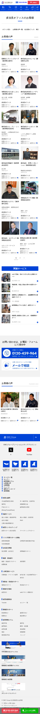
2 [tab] (15, 425)
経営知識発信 (7, 599)
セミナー (7, 479)
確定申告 (4, 623)
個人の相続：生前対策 (26, 517)
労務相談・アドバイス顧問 (10, 574)
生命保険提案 (6, 544)
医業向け (4, 616)
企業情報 (7, 485)
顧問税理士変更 (24, 507)
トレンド (22, 635)
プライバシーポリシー (10, 705)
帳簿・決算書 (24, 626)
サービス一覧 (8, 477)
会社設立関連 (7, 548)
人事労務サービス (8, 571)
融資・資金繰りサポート (9, 561)
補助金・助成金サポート (11, 581)
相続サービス (7, 514)
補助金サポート (6, 585)
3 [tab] (18, 425)
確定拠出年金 (6, 635)
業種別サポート (8, 609)
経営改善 (4, 629)
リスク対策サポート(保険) (11, 537)
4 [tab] (22, 425)
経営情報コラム (9, 481)
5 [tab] (25, 425)
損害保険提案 (6, 541)
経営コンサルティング (10, 527)
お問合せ (35, 2)
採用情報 (7, 491)
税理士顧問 (6, 498)
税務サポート (6, 71)
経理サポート (15, 106)
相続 (3, 632)
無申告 (4, 504)
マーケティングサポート (27, 530)
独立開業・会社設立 (8, 551)
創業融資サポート (25, 551)
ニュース (7, 487)
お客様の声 (7, 483)
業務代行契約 (7, 589)
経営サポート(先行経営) (9, 530)
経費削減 (4, 564)
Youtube (4, 602)
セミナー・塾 (24, 602)
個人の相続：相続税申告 (9, 517)
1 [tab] (12, 425)
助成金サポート (24, 585)
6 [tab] (28, 425)
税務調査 (22, 632)
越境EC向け (23, 613)
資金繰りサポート (7, 216)
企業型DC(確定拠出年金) (27, 541)
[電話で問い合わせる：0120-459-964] (10, 709)
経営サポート (15, 71)
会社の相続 (5, 520)
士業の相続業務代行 (8, 523)
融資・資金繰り (8, 558)
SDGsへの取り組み (9, 703)
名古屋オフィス (29, 29)
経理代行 (4, 592)
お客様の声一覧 (18, 29)
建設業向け (23, 616)
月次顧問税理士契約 (8, 501)
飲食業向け (5, 613)
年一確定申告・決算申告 (27, 501)
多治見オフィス (6, 69)
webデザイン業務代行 (26, 592)
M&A (21, 520)
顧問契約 (4, 626)
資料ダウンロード (9, 489)
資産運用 (22, 561)
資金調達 (22, 629)
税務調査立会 (24, 504)
